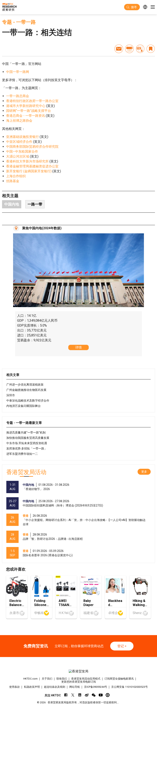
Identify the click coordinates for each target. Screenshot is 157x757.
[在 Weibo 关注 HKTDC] (87, 695)
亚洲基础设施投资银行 (22, 137)
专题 (7, 22)
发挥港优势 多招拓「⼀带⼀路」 (26, 448)
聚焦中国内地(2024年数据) (42, 228)
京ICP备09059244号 (95, 686)
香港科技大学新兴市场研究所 (27, 161)
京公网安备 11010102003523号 (129, 686)
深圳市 (10, 395)
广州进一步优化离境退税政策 (25, 384)
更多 (144, 471)
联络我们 (61, 678)
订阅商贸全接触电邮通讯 (119, 678)
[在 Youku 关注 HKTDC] (108, 695)
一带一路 (26, 22)
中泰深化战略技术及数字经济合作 (27, 400)
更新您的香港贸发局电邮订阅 (78, 681)
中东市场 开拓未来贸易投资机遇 (26, 443)
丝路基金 (12, 181)
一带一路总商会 (17, 96)
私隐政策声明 (32, 686)
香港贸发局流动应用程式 (85, 678)
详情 (78, 347)
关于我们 (47, 678)
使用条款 (14, 686)
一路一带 (35, 204)
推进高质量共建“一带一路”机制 (26, 432)
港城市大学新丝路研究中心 (25, 106)
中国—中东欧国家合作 (22, 151)
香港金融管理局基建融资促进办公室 (32, 166)
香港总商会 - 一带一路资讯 (25, 116)
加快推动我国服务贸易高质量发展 (27, 437)
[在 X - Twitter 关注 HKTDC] (73, 695)
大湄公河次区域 (17, 156)
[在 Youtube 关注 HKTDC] (101, 695)
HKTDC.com (30, 678)
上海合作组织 (16, 176)
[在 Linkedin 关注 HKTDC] (80, 695)
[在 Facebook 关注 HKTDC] (66, 695)
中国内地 (11, 204)
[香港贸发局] (78, 671)
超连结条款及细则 (54, 686)
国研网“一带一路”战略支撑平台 (28, 111)
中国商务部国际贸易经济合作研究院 (32, 147)
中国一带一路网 (17, 72)
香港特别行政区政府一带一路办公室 (32, 101)
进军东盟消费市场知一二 (22, 453)
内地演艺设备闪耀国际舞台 (23, 405)
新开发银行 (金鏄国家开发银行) (29, 171)
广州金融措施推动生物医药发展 (26, 390)
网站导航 (74, 686)
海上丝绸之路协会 (19, 121)
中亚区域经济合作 (19, 142)
